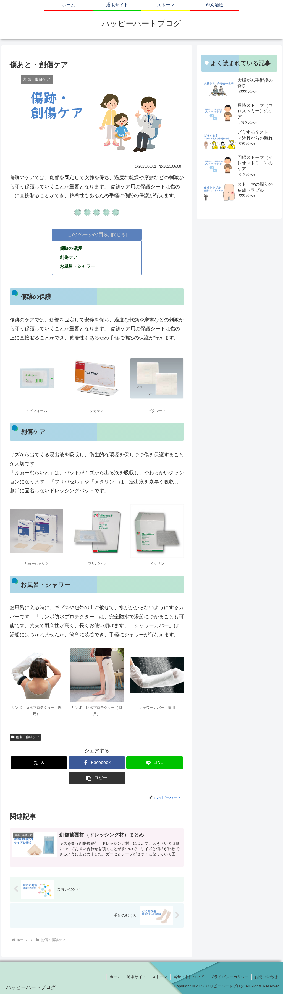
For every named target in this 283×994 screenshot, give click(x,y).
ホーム (115, 977)
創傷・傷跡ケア (27, 737)
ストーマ (159, 977)
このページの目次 (88, 234)
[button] (97, 778)
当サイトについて (188, 977)
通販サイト (136, 977)
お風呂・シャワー (77, 266)
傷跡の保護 (71, 248)
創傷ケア (68, 257)
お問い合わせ (266, 977)
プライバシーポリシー (229, 977)
